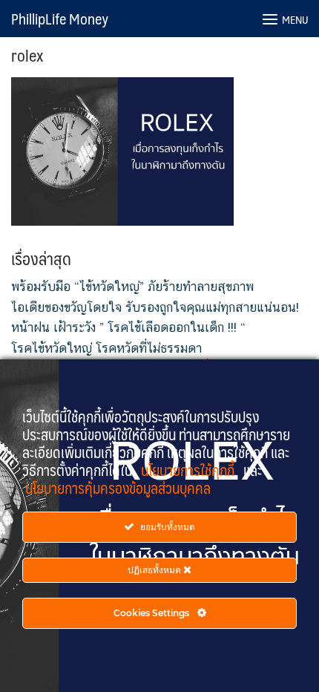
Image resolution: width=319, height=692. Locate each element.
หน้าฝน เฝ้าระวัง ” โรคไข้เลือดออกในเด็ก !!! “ (128, 327)
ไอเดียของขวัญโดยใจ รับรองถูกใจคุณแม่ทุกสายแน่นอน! (155, 307)
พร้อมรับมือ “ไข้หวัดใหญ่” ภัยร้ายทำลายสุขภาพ (132, 286)
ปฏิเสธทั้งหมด (155, 569)
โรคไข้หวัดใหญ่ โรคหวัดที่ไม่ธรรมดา (106, 348)
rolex (27, 54)
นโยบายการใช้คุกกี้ (189, 470)
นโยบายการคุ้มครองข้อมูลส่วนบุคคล (118, 487)
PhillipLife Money (59, 18)
